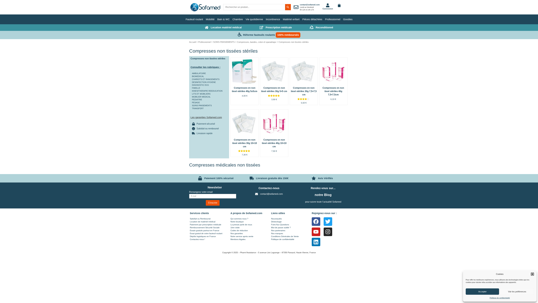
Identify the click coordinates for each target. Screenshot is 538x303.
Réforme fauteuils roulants (259, 35)
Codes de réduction (239, 230)
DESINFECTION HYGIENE (204, 82)
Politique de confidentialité (500, 298)
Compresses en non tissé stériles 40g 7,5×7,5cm (333, 91)
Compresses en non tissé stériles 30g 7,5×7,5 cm (304, 91)
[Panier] (339, 5)
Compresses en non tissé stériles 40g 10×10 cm (274, 143)
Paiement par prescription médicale (205, 224)
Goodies (348, 19)
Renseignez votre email (201, 192)
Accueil (192, 42)
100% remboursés (288, 35)
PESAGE (196, 102)
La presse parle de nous (241, 224)
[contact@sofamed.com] (296, 7)
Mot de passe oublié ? (281, 227)
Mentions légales (237, 239)
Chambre (237, 19)
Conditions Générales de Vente (285, 236)
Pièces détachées (312, 19)
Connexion (328, 9)
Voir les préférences (517, 291)
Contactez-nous (268, 188)
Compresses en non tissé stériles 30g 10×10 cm (244, 143)
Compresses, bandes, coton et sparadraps (256, 42)
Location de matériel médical (202, 222)
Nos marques (277, 233)
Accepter (482, 291)
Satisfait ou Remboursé (200, 219)
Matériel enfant (291, 19)
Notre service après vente (241, 236)
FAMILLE (196, 88)
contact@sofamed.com (310, 5)
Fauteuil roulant (194, 19)
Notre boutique (237, 222)
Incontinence (273, 19)
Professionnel (332, 19)
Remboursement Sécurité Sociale (205, 227)
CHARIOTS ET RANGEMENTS (205, 79)
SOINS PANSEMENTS (224, 42)
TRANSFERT (198, 108)
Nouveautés (276, 219)
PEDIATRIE (197, 99)
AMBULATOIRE (199, 73)
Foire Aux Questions (280, 224)
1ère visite (235, 227)
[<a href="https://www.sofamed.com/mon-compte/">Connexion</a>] (328, 5)
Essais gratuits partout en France (204, 230)
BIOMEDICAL (198, 76)
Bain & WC (223, 19)
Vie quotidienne (254, 19)
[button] (532, 274)
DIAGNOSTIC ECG (200, 85)
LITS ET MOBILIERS (201, 94)
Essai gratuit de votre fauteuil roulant (206, 233)
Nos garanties (236, 233)
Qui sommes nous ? (239, 219)
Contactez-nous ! (197, 239)
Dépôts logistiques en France (203, 236)
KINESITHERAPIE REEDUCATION (207, 91)
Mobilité (210, 19)
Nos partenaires (278, 230)
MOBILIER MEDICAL (201, 97)
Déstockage (276, 222)
